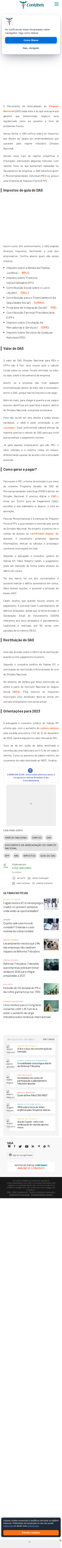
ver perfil (21, 878)
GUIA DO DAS (47, 855)
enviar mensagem (40, 878)
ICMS (44, 327)
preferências (33, 1526)
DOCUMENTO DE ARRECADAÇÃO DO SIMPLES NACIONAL (30, 846)
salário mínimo (49, 728)
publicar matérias (44, 883)
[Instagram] (9, 1146)
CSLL (24, 292)
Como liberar (31, 40)
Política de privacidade (19, 1194)
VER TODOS (49, 1039)
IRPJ (25, 272)
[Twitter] (20, 1146)
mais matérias (23, 883)
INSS (16, 691)
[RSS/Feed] (49, 1146)
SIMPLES (37, 837)
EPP (7, 855)
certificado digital (41, 533)
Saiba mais (8, 1526)
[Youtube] (26, 1146)
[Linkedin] (33, 1146)
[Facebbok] (14, 1146)
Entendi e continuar (31, 1533)
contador (9, 427)
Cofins (38, 302)
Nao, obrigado (31, 48)
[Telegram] (39, 1147)
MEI (43, 175)
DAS (49, 837)
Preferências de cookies (42, 1194)
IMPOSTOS (29, 855)
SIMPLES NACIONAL (16, 837)
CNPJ (54, 496)
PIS (53, 307)
